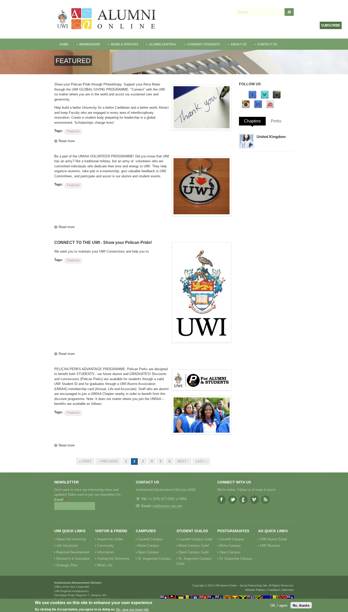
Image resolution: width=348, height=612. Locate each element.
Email (60, 500)
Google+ (243, 499)
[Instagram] (246, 107)
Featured (73, 131)
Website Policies (255, 589)
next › (183, 461)
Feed (265, 499)
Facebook (221, 499)
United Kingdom (271, 136)
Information (105, 552)
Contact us (264, 45)
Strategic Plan (66, 565)
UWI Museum (270, 545)
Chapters (252, 121)
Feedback (273, 589)
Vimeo (254, 499)
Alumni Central (160, 45)
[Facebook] (252, 98)
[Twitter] (265, 98)
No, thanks (301, 605)
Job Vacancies (67, 545)
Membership (87, 45)
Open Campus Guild (193, 552)
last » (201, 461)
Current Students (201, 45)
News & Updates (122, 45)
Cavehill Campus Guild (195, 539)
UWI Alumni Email (273, 539)
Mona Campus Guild (194, 545)
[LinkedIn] (258, 107)
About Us (236, 45)
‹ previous (108, 461)
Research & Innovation (73, 558)
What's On (104, 565)
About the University (71, 539)
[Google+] (277, 98)
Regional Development (72, 552)
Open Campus (148, 552)
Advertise (288, 589)
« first (85, 461)
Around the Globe (110, 539)
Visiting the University (113, 558)
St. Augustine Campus (154, 558)
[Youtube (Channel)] (270, 107)
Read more (67, 141)
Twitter (232, 499)
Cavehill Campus (150, 539)
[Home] (107, 19)
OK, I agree (278, 605)
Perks (276, 121)
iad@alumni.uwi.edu (167, 506)
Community (105, 545)
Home (64, 44)
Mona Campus (148, 545)
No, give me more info (132, 609)
